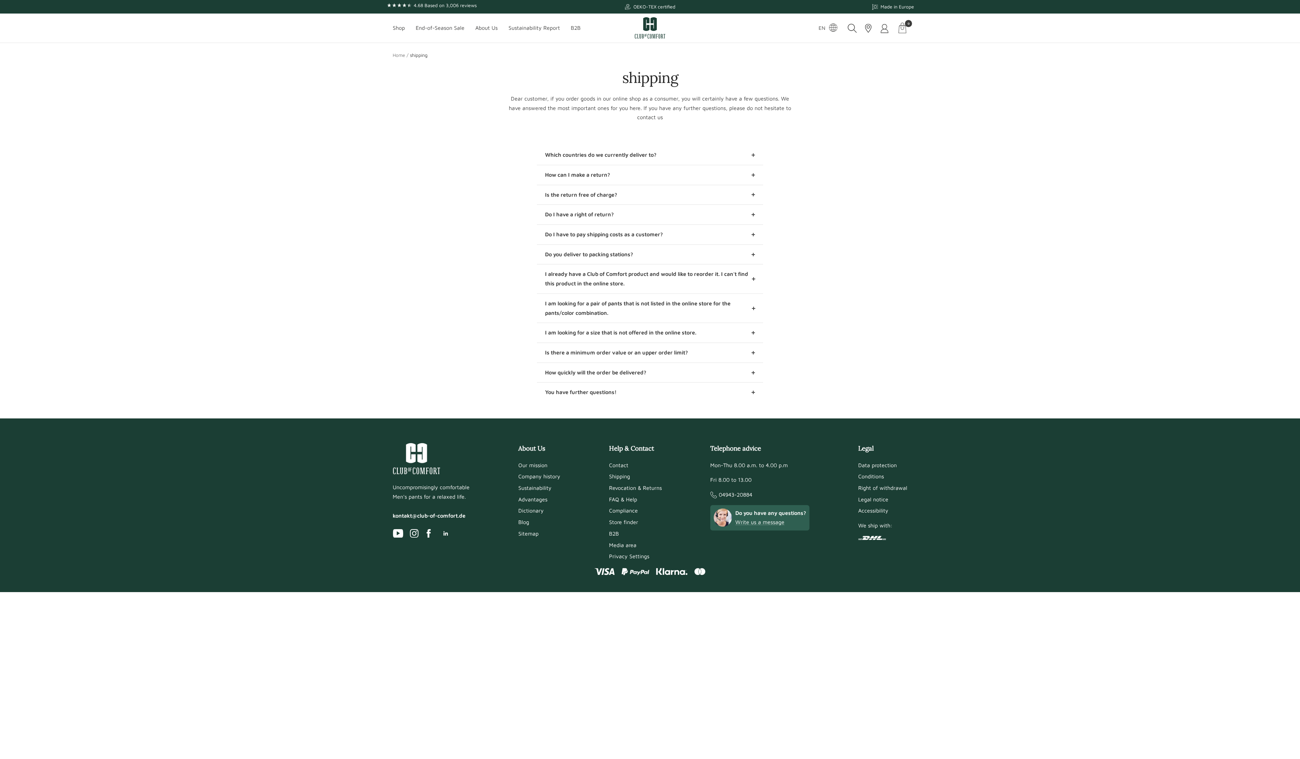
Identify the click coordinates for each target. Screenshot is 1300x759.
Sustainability (534, 488)
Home (399, 55)
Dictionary (531, 510)
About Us (486, 28)
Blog (523, 522)
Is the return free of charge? (581, 195)
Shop (399, 28)
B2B (576, 28)
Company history (539, 476)
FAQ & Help (623, 499)
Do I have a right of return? (579, 214)
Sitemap (528, 533)
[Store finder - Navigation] (868, 28)
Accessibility (873, 510)
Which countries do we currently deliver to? (600, 155)
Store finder (623, 522)
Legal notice (873, 499)
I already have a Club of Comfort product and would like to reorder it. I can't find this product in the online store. (646, 278)
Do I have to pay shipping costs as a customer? (604, 234)
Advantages (532, 499)
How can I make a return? (577, 175)
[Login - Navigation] (885, 28)
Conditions (871, 476)
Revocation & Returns (635, 488)
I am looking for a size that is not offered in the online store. (620, 332)
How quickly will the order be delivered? (595, 372)
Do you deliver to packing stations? (589, 254)
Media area (622, 545)
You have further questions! (580, 392)
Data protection (877, 465)
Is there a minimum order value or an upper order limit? (616, 352)
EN (822, 28)
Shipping (619, 476)
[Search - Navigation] (852, 28)
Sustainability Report (534, 28)
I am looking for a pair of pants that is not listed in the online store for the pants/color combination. (638, 308)
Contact (618, 465)
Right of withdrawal (882, 488)
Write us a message (759, 522)
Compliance (623, 510)
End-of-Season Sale (440, 28)
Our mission (532, 465)
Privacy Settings (629, 556)
